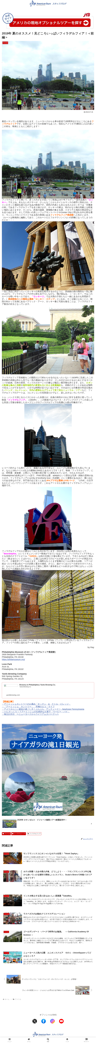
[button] (89, 589)
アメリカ (7, 833)
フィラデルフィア (19, 833)
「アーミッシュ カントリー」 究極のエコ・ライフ (29, 706)
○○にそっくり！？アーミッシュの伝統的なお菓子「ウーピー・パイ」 (37, 711)
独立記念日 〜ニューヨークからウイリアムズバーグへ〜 (31, 714)
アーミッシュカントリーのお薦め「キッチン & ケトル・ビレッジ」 (37, 704)
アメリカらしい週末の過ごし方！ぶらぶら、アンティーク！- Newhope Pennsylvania (44, 709)
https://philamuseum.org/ (13, 659)
